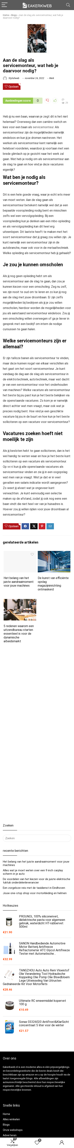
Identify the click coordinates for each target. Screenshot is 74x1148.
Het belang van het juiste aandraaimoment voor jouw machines (19, 581)
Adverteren (10, 1135)
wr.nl (10, 467)
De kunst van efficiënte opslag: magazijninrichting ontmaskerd (53, 583)
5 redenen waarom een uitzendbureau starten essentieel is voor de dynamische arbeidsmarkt (19, 633)
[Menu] (4, 5)
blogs (14, 15)
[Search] (68, 5)
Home (6, 15)
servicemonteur (43, 127)
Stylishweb (13, 78)
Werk (51, 78)
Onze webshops (13, 1129)
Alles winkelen (11, 1119)
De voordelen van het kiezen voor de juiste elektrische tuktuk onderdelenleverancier (36, 880)
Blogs (6, 1124)
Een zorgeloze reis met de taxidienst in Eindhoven (34, 888)
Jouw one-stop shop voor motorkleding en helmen (35, 893)
